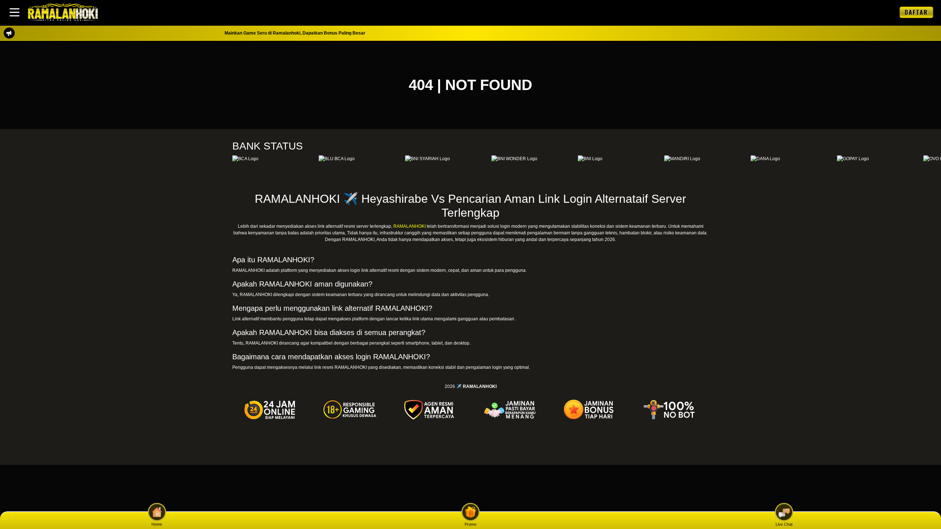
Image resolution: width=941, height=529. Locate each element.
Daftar (916, 12)
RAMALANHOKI (409, 226)
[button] (14, 12)
